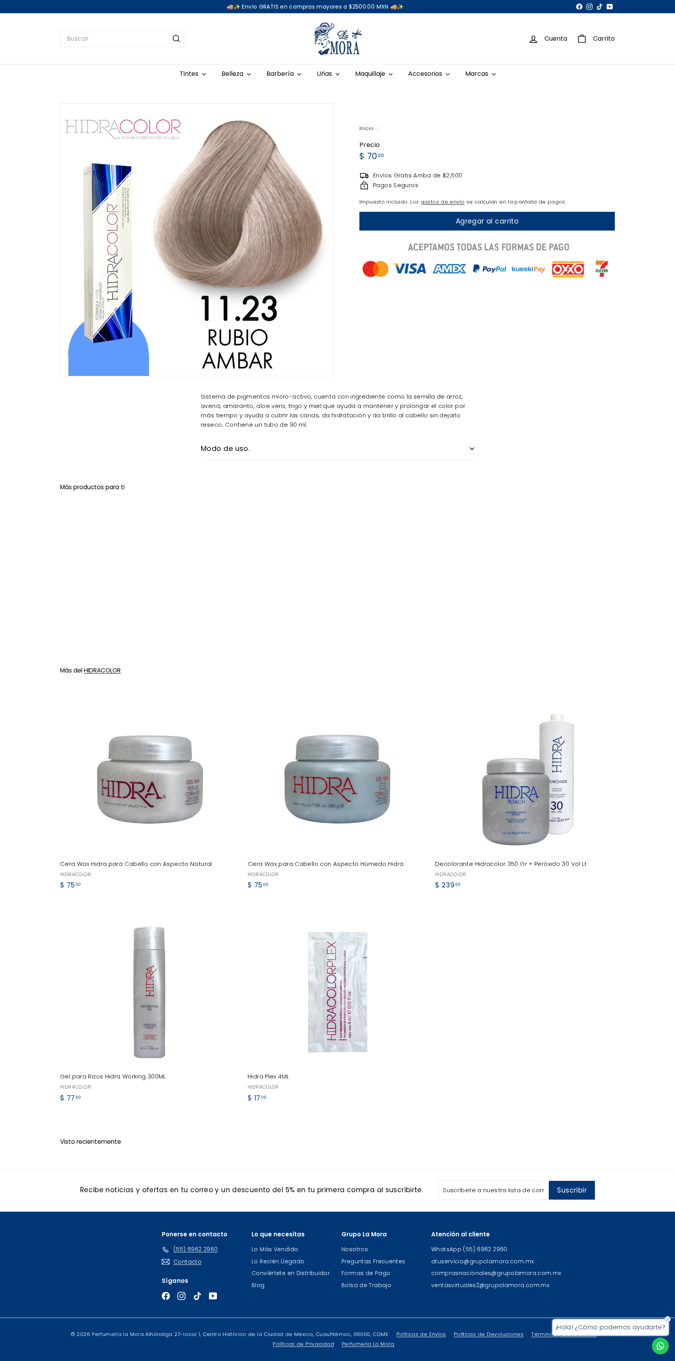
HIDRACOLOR (102, 670)
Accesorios (426, 73)
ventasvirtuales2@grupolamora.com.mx (490, 1285)
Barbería (280, 73)
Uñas (325, 73)
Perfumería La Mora (368, 1344)
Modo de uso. (225, 448)
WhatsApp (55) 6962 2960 (469, 1249)
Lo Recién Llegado (278, 1261)
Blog (258, 1285)
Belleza (233, 73)
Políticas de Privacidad (303, 1344)
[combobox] (122, 38)
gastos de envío (443, 202)
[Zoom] (197, 240)
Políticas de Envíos (421, 1334)
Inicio (367, 128)
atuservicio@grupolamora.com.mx (482, 1261)
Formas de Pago (365, 1273)
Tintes (190, 73)
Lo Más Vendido (275, 1249)
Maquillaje (371, 73)
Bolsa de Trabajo (366, 1285)
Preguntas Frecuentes (373, 1261)
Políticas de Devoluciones (488, 1334)
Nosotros (354, 1249)
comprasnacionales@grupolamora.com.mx (496, 1273)
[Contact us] (660, 1346)
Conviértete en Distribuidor (291, 1273)
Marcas (477, 73)
